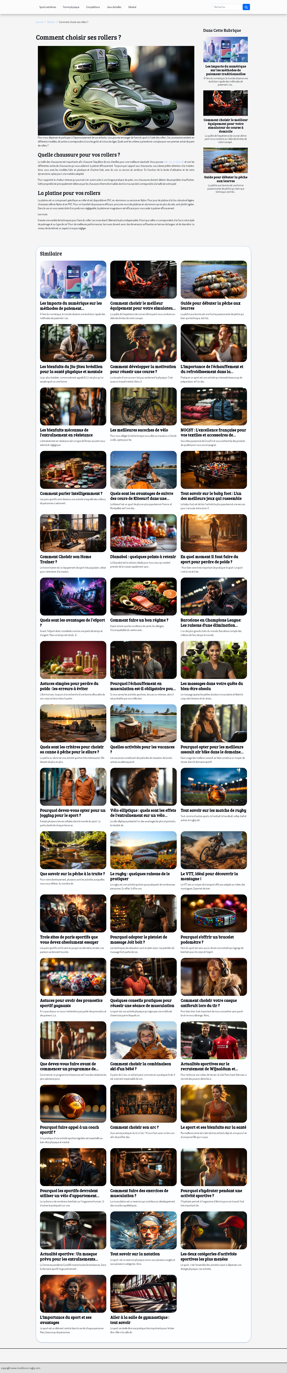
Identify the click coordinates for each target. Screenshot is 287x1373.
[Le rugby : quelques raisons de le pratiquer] (143, 849)
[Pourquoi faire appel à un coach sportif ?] (73, 1103)
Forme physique (71, 7)
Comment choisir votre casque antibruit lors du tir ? (209, 1003)
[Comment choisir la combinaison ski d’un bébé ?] (143, 1040)
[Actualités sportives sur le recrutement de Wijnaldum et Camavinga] (214, 1040)
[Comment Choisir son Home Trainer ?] (73, 532)
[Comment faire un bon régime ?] (143, 596)
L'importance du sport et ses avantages (66, 1319)
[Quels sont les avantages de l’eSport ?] (73, 596)
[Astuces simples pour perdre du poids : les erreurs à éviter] (73, 659)
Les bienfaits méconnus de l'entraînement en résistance (66, 432)
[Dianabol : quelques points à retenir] (143, 532)
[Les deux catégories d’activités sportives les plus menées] (214, 1230)
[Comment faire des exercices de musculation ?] (143, 1166)
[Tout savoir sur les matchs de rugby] (214, 786)
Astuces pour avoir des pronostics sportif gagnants (71, 1003)
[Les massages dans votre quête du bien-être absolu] (214, 659)
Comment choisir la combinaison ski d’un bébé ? (140, 1066)
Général (132, 7)
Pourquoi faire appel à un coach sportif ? (69, 1129)
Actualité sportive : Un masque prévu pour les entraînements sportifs (68, 1259)
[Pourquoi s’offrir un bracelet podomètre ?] (214, 913)
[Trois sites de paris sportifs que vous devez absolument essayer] (73, 913)
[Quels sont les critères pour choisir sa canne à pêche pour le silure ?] (73, 723)
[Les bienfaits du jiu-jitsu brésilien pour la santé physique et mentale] (73, 342)
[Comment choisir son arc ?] (143, 1103)
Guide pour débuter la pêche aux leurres (225, 179)
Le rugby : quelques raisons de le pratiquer (140, 876)
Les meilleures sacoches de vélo (139, 430)
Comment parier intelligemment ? (71, 493)
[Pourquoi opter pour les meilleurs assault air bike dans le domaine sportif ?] (214, 723)
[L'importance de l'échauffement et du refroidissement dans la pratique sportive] (214, 342)
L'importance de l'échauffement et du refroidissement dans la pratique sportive (212, 371)
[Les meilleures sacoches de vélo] (143, 406)
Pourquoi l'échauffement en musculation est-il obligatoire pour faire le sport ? (142, 688)
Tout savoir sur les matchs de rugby (213, 810)
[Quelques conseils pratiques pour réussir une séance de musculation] (143, 976)
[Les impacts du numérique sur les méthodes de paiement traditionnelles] (225, 49)
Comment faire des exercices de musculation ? (139, 1193)
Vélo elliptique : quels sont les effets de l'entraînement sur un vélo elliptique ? (143, 815)
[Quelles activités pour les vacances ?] (143, 723)
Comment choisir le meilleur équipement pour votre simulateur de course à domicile (226, 125)
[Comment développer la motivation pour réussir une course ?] (143, 342)
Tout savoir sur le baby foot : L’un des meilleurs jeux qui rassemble (211, 496)
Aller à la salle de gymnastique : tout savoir (139, 1319)
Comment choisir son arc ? (134, 1127)
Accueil (39, 22)
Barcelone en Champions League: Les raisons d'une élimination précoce (211, 625)
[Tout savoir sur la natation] (143, 1230)
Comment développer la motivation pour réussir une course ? (143, 369)
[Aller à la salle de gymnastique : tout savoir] (143, 1293)
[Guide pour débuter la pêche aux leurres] (225, 160)
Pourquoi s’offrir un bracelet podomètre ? (207, 939)
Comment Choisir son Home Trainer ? (65, 559)
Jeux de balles (114, 7)
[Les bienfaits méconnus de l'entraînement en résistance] (73, 406)
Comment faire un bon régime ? (139, 620)
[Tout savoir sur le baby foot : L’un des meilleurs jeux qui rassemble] (214, 469)
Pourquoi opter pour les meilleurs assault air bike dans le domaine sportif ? (212, 752)
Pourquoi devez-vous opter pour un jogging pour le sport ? (72, 812)
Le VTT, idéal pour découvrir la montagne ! (209, 876)
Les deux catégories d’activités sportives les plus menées (209, 1256)
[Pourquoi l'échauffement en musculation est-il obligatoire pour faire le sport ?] (143, 659)
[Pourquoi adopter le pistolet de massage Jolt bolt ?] (143, 913)
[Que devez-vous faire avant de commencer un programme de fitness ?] (73, 1040)
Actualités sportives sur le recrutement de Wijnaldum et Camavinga (208, 1069)
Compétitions (93, 7)
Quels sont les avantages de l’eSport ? (72, 622)
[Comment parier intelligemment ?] (73, 469)
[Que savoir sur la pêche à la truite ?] (73, 849)
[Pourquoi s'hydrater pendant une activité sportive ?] (214, 1166)
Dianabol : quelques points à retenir (143, 556)
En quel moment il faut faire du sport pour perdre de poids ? (209, 559)
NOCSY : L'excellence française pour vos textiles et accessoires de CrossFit (213, 435)
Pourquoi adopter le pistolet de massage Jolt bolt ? (138, 939)
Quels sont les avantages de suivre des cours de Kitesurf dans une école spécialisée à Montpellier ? (141, 498)
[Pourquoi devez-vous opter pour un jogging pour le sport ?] (73, 786)
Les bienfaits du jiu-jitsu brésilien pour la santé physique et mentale (71, 369)
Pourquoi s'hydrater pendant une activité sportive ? (211, 1193)
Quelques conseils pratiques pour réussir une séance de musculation (142, 1003)
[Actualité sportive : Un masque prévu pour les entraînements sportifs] (73, 1230)
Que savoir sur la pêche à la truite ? (72, 873)
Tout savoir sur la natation (135, 1253)
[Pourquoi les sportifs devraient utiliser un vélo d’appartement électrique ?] (73, 1166)
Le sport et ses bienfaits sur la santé (213, 1127)
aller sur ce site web (174, 161)
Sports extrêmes (47, 7)
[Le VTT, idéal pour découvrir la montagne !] (214, 849)
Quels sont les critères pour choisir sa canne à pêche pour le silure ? (72, 749)
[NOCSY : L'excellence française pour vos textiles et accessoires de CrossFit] (214, 406)
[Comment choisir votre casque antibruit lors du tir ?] (214, 976)
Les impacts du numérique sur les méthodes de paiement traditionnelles (225, 70)
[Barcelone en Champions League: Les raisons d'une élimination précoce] (214, 596)
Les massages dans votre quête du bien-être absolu (212, 686)
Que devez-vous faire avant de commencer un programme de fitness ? (68, 1069)
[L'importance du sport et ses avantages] (73, 1293)
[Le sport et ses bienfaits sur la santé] (214, 1103)
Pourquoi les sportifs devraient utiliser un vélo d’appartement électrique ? (69, 1195)
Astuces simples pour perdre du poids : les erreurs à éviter (69, 686)
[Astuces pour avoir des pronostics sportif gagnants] (73, 976)
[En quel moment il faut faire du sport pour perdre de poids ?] (214, 532)
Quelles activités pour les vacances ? (142, 749)
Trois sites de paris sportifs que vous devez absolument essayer (69, 939)
